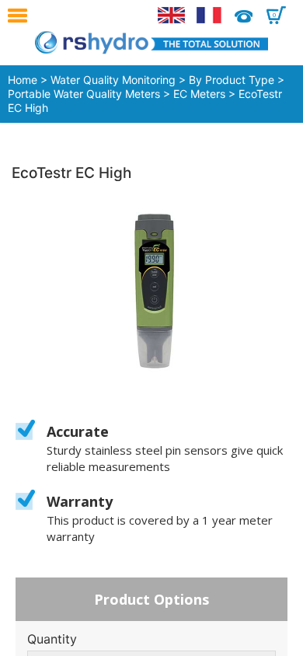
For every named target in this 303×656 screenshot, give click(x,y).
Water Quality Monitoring (113, 79)
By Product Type (231, 79)
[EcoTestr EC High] (151, 291)
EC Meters (199, 93)
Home (22, 79)
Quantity (52, 639)
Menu (21, 15)
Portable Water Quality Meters (84, 93)
